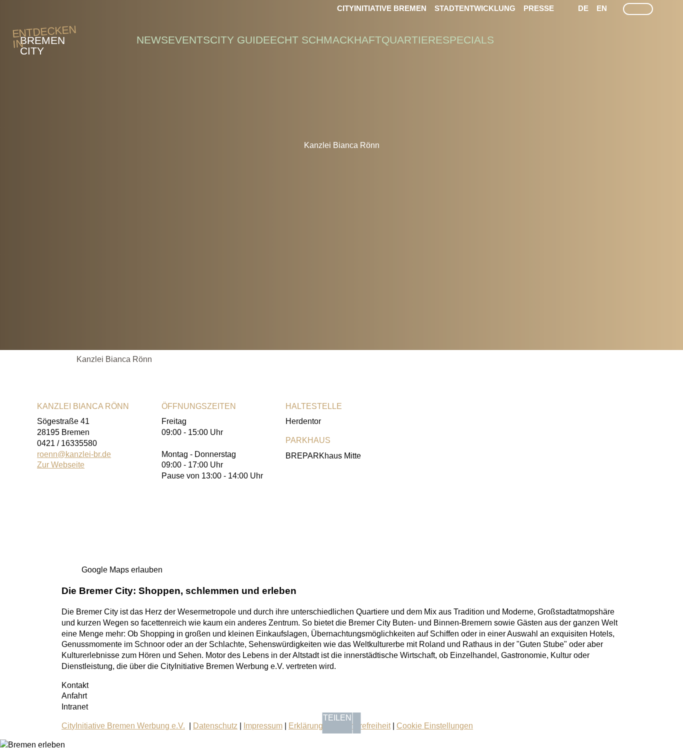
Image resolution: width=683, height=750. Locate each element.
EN (601, 8)
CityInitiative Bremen (381, 8)
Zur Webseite (60, 464)
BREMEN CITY (42, 40)
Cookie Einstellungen (434, 726)
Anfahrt (74, 696)
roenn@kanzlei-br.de (74, 454)
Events (189, 40)
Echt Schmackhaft (326, 40)
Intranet (75, 706)
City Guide (240, 40)
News (152, 40)
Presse (539, 8)
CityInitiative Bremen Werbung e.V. (123, 726)
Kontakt (75, 685)
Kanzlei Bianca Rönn (114, 359)
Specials (468, 40)
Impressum (263, 726)
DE (583, 8)
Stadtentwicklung (475, 8)
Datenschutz (215, 726)
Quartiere (412, 40)
